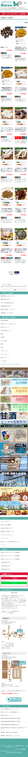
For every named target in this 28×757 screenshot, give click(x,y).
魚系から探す (7, 11)
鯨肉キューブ (4, 47)
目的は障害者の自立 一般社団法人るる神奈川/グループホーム (13, 728)
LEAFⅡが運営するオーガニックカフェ (10, 709)
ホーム (1, 11)
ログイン (14, 583)
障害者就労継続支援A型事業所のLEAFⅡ (10, 724)
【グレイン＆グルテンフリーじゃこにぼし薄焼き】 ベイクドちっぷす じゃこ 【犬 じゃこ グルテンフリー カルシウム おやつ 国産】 (7, 132)
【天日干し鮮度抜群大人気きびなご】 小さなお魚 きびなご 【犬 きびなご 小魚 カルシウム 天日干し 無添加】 (21, 253)
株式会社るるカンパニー (6, 715)
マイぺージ (3, 545)
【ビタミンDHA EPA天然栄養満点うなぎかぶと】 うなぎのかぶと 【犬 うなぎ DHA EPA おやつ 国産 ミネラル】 (21, 132)
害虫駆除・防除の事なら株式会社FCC (9, 732)
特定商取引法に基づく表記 (21, 745)
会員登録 (14, 578)
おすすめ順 (15, 22)
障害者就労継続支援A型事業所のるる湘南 (10, 718)
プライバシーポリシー (10, 747)
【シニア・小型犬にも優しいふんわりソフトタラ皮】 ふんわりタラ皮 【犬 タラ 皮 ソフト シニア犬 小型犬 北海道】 (7, 172)
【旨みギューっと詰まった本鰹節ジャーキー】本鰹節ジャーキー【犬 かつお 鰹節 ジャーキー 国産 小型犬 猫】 (21, 212)
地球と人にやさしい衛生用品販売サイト (10, 712)
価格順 (21, 22)
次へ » (16, 272)
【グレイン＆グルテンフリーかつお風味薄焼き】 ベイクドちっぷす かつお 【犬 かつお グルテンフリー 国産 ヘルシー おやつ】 (21, 91)
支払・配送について (9, 745)
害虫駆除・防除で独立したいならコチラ (10, 735)
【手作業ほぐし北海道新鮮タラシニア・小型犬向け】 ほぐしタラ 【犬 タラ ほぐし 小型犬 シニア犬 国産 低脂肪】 (21, 172)
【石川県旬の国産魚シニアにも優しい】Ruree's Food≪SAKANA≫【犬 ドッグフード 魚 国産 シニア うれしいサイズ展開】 (7, 212)
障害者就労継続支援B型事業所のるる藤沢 (10, 721)
